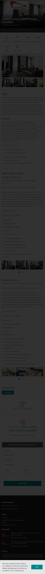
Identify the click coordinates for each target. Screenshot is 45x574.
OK (37, 567)
